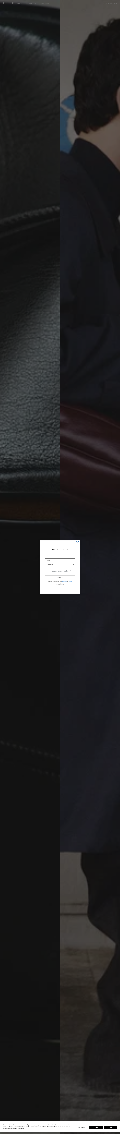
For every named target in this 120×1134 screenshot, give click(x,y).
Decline (96, 1127)
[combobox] (59, 564)
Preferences (81, 1127)
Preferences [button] (21, 1128)
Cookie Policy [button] (54, 1126)
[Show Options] (73, 564)
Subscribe (60, 577)
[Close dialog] (77, 542)
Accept (110, 1127)
